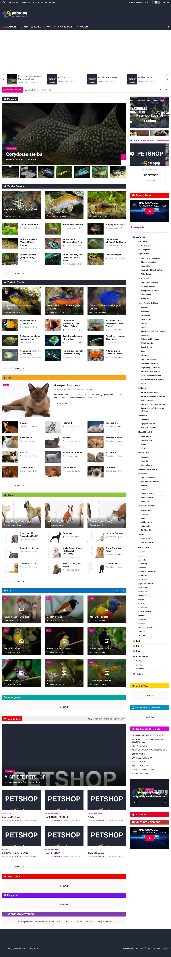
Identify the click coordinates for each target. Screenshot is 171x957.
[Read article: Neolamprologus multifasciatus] (64, 134)
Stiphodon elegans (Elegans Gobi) (29, 256)
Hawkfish (141, 603)
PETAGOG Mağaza (161, 948)
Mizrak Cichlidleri (147, 343)
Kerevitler (145, 461)
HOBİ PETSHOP (105, 77)
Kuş (49, 26)
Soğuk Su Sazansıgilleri (150, 481)
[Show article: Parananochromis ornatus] (100, 172)
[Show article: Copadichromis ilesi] (28, 172)
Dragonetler (142, 591)
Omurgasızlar (143, 452)
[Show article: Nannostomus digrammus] (46, 172)
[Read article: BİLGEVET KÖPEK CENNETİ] (21, 836)
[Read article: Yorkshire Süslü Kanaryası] (64, 641)
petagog (19, 159)
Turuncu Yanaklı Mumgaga (35, 89)
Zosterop (51, 680)
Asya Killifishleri (147, 400)
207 (19, 684)
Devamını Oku (64, 402)
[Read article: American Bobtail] (96, 442)
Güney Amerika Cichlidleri (148, 303)
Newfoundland (112, 563)
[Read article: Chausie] (10, 427)
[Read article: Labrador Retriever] (96, 537)
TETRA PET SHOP (150, 175)
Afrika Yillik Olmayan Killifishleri (153, 396)
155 (78, 441)
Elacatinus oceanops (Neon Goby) (115, 337)
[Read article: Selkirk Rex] (96, 457)
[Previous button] (3, 79)
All (117, 590)
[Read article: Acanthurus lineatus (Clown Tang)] (53, 340)
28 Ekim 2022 (10, 525)
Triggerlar (142, 631)
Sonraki (18, 273)
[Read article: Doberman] (53, 537)
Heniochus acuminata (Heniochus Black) (73, 352)
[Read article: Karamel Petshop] (107, 836)
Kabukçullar (145, 526)
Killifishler (142, 388)
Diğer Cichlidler (144, 278)
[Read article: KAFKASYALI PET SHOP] (64, 800)
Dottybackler (143, 587)
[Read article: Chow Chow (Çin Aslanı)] (96, 552)
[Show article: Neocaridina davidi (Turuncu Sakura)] (118, 172)
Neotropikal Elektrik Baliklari (152, 270)
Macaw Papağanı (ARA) (101, 680)
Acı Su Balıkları (144, 246)
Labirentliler (142, 415)
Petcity (91, 816)
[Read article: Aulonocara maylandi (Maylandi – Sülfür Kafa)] (53, 259)
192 (62, 652)
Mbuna (143, 444)
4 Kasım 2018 (10, 312)
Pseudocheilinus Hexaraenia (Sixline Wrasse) (114, 323)
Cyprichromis (146, 510)
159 (105, 312)
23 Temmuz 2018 (70, 264)
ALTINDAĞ (6, 813)
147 (65, 216)
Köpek (37, 26)
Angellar (141, 552)
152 (22, 216)
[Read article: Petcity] (107, 800)
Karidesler (145, 457)
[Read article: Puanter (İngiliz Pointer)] (107, 514)
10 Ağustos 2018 (70, 228)
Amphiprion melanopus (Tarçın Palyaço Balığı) (71, 323)
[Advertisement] (85, 54)
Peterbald (67, 422)
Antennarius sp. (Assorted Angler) (114, 352)
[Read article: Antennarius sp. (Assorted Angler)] (96, 355)
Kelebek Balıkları (144, 611)
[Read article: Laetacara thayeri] (96, 259)
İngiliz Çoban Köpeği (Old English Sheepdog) (72, 551)
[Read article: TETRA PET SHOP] (149, 154)
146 (33, 81)
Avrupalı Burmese (67, 385)
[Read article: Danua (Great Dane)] (132, 79)
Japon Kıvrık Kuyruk (72, 452)
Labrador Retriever (114, 533)
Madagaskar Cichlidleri (150, 290)
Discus (143, 327)
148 (124, 228)
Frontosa (144, 514)
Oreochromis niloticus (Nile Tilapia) (116, 241)
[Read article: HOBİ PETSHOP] (92, 79)
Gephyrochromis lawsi (57, 212)
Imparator (145, 448)
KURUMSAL (13, 2)
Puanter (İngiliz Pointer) (101, 521)
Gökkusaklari (146, 294)
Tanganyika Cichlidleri (146, 506)
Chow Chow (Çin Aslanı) (113, 549)
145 (73, 81)
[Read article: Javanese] (53, 442)
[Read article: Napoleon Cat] (96, 427)
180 (62, 684)
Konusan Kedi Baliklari (149, 363)
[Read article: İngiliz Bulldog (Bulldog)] (64, 514)
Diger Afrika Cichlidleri (149, 282)
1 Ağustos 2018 (28, 261)
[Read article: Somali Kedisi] (53, 471)
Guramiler (145, 419)
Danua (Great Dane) (146, 77)
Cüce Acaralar (146, 319)
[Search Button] (168, 26)
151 (153, 81)
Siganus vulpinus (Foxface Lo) (28, 322)
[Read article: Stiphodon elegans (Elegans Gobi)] (10, 259)
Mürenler (141, 615)
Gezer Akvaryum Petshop (143, 769)
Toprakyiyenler (146, 347)
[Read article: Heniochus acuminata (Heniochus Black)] (53, 355)
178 (121, 426)
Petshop (98, 719)
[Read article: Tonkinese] (96, 471)
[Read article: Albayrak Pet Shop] (21, 800)
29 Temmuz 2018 (113, 246)
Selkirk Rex (111, 452)
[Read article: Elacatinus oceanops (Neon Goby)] (96, 340)
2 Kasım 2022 (10, 620)
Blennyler (142, 568)
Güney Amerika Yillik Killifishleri (153, 404)
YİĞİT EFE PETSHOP (25, 777)
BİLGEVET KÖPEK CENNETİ (16, 852)
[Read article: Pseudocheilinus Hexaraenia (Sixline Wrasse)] (96, 325)
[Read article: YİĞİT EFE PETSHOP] (64, 755)
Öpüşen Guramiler (148, 423)
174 (105, 620)
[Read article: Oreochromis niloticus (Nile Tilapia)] (96, 243)
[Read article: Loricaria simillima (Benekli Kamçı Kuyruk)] (10, 243)
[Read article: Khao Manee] (10, 442)
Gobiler (141, 599)
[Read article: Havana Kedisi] (10, 471)
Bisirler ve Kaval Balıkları (150, 258)
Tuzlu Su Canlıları (142, 547)
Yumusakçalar (146, 465)
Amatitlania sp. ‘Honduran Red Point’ (73, 241)
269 (156, 800)
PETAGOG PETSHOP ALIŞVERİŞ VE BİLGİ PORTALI (147, 740)
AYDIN (90, 849)
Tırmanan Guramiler (148, 427)
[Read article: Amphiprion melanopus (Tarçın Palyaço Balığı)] (53, 325)
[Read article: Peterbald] (53, 427)
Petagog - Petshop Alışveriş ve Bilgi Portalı (23, 948)
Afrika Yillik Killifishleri (149, 392)
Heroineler (145, 335)
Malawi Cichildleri (145, 432)
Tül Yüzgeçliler (146, 530)
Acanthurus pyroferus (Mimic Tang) (30, 352)
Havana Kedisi (26, 467)
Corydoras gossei (98, 212)
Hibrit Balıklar (146, 436)
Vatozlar (144, 383)
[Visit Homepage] (15, 14)
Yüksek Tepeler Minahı (100, 648)
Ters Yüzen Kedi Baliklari (150, 371)
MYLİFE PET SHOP (140, 765)
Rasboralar (145, 501)
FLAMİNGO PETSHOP (67, 77)
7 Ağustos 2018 (97, 216)
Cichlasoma (145, 315)
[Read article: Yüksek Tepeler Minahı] (107, 641)
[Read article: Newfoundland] (96, 568)
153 (62, 312)
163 (36, 821)
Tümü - (90, 719)
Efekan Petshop (138, 753)
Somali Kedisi (69, 467)
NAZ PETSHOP (52, 852)
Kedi (26, 26)
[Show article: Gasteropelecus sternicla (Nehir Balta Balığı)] (82, 172)
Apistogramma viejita (115, 224)
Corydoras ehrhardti (29, 224)
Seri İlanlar (119, 719)
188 (19, 652)
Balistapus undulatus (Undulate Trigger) (30, 337)
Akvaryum (10, 26)
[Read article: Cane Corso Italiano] (10, 552)
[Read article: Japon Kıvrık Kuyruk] (53, 457)
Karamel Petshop (96, 852)
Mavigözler (145, 298)
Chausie (24, 422)
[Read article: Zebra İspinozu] (21, 673)
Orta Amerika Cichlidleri (147, 469)
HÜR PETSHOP (138, 761)
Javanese (67, 437)
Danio (143, 489)
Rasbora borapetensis (73, 224)
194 (38, 248)
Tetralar (141, 534)
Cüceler (144, 323)
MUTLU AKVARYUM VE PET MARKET (81, 89)
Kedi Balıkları (143, 355)
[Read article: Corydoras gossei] (107, 205)
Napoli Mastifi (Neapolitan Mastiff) (29, 534)
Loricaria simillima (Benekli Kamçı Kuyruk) (28, 242)
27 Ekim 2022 (144, 81)
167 (35, 540)
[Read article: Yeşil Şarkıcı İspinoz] (21, 641)
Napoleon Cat (112, 422)
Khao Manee (26, 437)
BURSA (5, 849)
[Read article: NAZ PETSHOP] (64, 836)
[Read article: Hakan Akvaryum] (12, 79)
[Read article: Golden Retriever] (10, 568)
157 (92, 389)
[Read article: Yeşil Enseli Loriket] (107, 609)
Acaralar (144, 307)
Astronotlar (145, 311)
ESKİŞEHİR (9, 771)
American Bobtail (114, 437)
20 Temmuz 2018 (54, 216)
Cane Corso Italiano (29, 548)
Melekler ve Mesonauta (150, 339)
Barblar (144, 485)
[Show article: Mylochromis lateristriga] (64, 172)
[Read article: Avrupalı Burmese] (26, 400)
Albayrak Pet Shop (11, 816)
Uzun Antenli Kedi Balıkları (151, 375)
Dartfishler (142, 575)
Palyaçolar (142, 619)
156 (124, 258)
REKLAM (23, 2)
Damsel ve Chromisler (147, 571)
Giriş (167, 2)
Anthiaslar (142, 560)
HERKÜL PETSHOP (140, 773)
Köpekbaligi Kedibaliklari (150, 367)
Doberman (68, 533)
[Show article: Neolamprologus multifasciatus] (10, 172)
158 (35, 426)
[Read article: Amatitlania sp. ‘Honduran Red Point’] (53, 243)
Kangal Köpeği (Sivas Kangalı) (18, 521)
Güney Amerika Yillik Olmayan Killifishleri (152, 409)
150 (38, 261)
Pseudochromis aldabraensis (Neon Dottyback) (64, 307)
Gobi (143, 518)
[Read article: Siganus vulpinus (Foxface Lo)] (10, 325)
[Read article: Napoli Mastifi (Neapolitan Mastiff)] (10, 537)
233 (19, 620)
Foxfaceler (142, 595)
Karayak (24, 452)
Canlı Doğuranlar (144, 249)
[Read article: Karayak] (10, 457)
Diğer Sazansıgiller (148, 477)
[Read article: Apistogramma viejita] (96, 229)
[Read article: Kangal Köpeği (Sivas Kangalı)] (21, 514)
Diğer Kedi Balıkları (148, 359)
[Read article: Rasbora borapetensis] (53, 229)
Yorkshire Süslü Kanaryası (59, 648)
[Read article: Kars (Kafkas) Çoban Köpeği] (53, 568)
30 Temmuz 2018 (70, 246)
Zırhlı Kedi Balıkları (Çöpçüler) (152, 379)
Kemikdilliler (146, 266)
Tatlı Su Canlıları (142, 241)
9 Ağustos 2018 (11, 216)
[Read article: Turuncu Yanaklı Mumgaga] (21, 609)
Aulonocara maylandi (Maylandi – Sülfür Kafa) (73, 257)
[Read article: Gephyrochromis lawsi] (64, 205)
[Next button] (167, 79)
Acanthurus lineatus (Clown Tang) (72, 337)
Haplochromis (146, 440)
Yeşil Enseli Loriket (99, 616)
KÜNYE (5, 2)
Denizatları (142, 579)
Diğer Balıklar (143, 253)
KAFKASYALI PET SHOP (57, 816)
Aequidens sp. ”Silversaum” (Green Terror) (21, 210)
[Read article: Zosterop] (64, 673)
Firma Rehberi (64, 26)
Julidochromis (146, 522)
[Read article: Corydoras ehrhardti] (10, 229)
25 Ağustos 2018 (70, 330)
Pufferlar (141, 623)
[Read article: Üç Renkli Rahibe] (64, 609)
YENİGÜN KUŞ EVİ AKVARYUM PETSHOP (150, 749)
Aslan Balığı (142, 564)
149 (107, 216)
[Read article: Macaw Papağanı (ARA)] (107, 673)
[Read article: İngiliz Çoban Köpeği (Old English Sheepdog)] (53, 552)
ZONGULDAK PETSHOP (142, 757)
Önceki (8, 273)
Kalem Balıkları (147, 542)
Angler (140, 556)
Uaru (143, 351)
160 (62, 525)
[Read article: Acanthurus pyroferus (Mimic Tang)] (10, 355)
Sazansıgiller (143, 473)
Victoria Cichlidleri (148, 286)
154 (121, 357)
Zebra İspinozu (11, 680)
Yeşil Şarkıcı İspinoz (13, 648)
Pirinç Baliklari (146, 274)
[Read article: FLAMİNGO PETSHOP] (52, 79)
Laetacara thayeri (114, 254)
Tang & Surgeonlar (145, 627)
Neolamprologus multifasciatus (38, 154)
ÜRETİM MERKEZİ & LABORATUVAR (41, 2)
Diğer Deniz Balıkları (146, 583)
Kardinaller (142, 607)
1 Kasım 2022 (24, 81)
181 (19, 525)
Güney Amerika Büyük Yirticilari (153, 331)
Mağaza (84, 26)
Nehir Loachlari (147, 497)
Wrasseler (142, 635)
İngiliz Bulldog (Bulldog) (58, 521)
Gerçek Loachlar (147, 493)
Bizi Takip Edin (65, 921)
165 (78, 570)
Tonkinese (110, 467)
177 (105, 652)
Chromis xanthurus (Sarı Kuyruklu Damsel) (106, 307)
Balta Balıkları (146, 539)
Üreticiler (108, 719)
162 (78, 456)
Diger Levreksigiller (148, 262)
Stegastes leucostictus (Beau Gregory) (18, 307)
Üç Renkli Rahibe (55, 616)
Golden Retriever (28, 563)
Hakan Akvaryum (25, 77)
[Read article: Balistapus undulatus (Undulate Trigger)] (10, 340)
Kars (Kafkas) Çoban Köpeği (72, 565)
